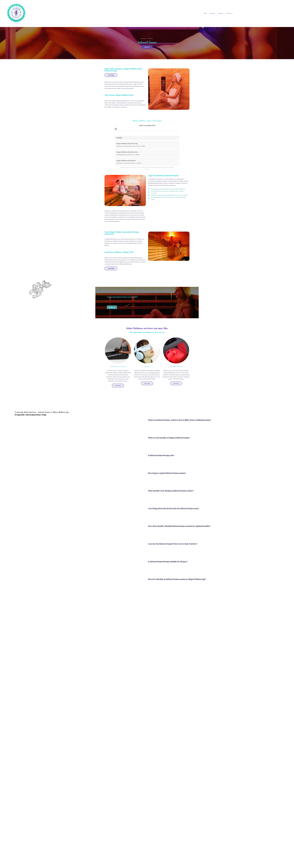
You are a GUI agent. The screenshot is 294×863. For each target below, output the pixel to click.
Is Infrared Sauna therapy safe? (161, 455)
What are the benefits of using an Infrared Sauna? (169, 437)
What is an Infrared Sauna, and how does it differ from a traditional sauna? (179, 420)
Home (205, 13)
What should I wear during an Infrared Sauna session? (170, 490)
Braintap (147, 366)
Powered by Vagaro (125, 167)
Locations (220, 13)
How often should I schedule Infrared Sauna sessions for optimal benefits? (179, 526)
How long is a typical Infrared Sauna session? (167, 473)
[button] (213, 420)
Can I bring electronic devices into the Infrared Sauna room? (173, 508)
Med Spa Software (149, 167)
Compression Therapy (117, 366)
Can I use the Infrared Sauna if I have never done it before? (172, 544)
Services (212, 13)
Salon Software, (134, 167)
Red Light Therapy (176, 366)
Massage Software (159, 167)
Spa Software (141, 167)
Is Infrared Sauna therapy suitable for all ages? (167, 561)
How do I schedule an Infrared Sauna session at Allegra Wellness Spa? (177, 579)
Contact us (229, 13)
